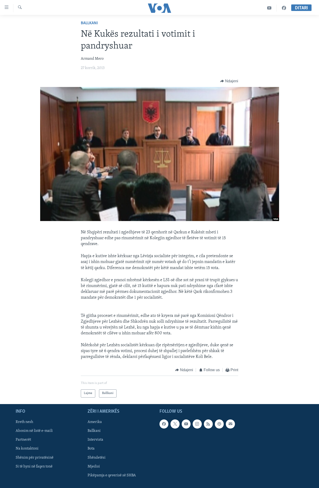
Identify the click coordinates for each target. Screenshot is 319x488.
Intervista (95, 440)
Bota (91, 448)
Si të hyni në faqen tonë (34, 466)
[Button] (229, 81)
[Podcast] (219, 423)
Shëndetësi (97, 457)
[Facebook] (284, 8)
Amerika (95, 422)
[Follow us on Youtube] (186, 423)
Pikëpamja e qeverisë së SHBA (112, 475)
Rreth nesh (24, 422)
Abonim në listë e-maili (34, 431)
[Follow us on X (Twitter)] (174, 423)
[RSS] (208, 423)
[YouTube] (269, 8)
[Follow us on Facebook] (164, 423)
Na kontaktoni (27, 448)
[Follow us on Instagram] (197, 423)
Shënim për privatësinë (34, 457)
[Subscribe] (230, 423)
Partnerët (23, 440)
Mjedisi (94, 466)
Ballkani (89, 23)
